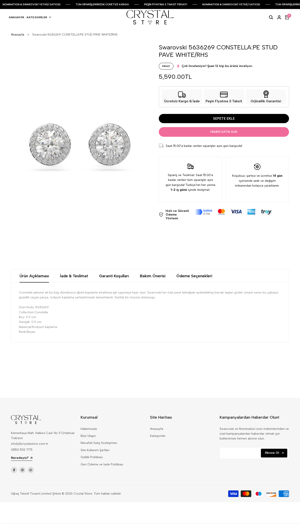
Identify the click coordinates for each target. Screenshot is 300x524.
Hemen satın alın (223, 132)
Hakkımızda (89, 429)
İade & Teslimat (74, 276)
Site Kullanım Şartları (95, 450)
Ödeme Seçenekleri (194, 276)
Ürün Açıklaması (34, 276)
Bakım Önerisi (152, 276)
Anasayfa (17, 34)
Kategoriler (158, 436)
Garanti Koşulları (114, 276)
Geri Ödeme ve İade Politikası (102, 464)
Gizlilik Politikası (92, 457)
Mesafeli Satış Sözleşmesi (99, 443)
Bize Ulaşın (88, 436)
